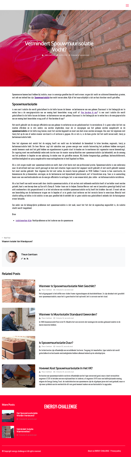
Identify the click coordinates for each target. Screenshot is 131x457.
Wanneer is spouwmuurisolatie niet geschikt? (67, 286)
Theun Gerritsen (50, 55)
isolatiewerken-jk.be (23, 220)
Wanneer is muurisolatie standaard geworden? (68, 314)
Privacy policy (116, 450)
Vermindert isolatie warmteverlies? (25, 430)
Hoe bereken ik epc (89, 112)
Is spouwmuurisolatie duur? (56, 342)
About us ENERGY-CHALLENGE (98, 450)
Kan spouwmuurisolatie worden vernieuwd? (27, 414)
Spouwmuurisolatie (42, 97)
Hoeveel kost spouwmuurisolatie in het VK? (65, 368)
